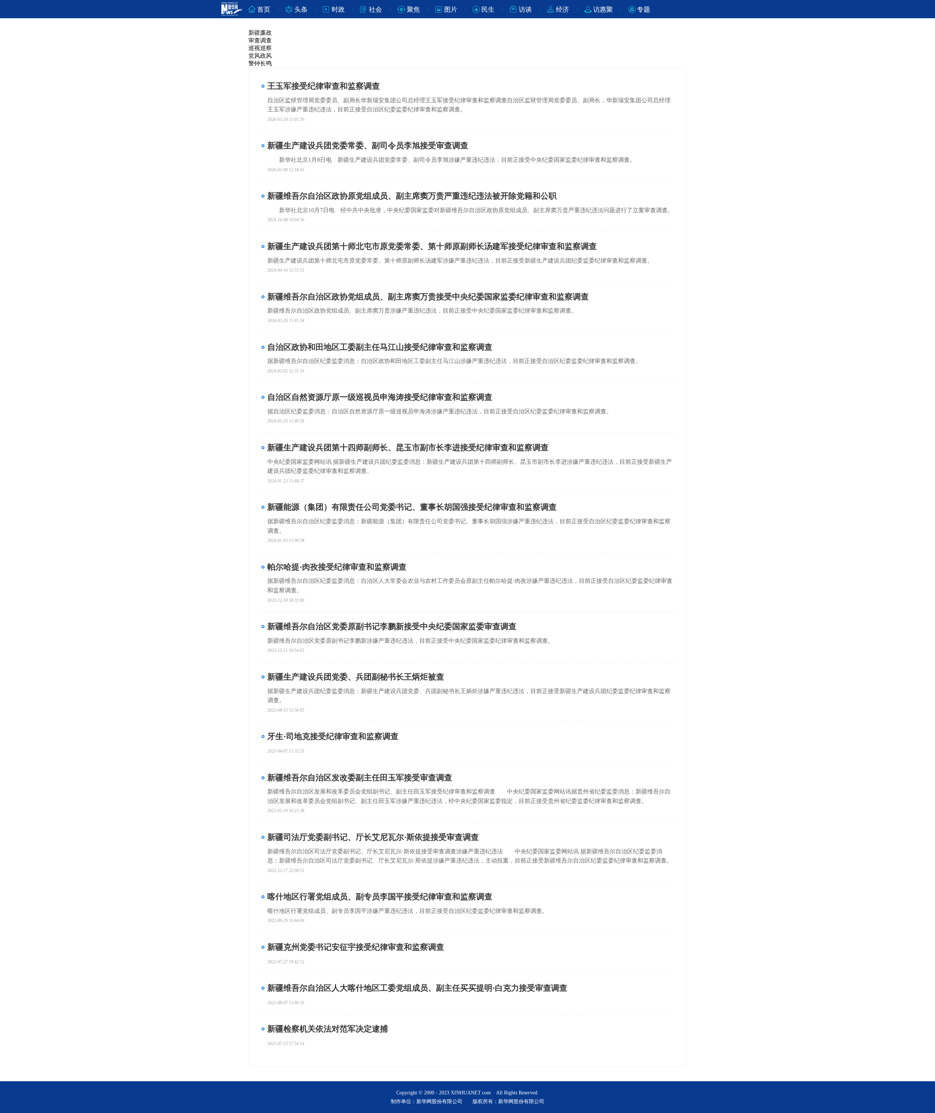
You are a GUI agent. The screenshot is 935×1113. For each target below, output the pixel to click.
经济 (562, 9)
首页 (263, 9)
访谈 (525, 9)
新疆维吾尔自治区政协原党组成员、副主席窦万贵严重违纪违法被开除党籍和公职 (412, 195)
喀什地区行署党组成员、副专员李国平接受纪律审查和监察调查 (379, 896)
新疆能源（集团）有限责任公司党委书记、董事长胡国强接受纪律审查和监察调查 (412, 507)
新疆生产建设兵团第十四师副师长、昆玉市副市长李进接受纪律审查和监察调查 (408, 447)
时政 (338, 9)
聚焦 (413, 9)
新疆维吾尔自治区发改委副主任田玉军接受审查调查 (359, 777)
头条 (301, 9)
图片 (450, 9)
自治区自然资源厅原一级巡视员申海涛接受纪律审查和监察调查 (379, 397)
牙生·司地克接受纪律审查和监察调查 (332, 736)
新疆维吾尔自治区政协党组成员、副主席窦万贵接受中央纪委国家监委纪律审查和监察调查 (428, 296)
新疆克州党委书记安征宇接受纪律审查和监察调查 (355, 947)
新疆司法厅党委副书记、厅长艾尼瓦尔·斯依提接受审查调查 (373, 837)
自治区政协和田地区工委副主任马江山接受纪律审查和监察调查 (379, 347)
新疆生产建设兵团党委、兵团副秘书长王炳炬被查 (355, 676)
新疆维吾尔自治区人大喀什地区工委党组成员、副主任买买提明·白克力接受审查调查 (417, 987)
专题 (643, 9)
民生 (488, 9)
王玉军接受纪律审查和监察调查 (323, 86)
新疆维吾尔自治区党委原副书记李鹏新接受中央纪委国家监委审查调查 (391, 626)
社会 (375, 9)
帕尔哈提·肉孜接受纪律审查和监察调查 (337, 566)
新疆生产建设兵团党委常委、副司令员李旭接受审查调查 (367, 145)
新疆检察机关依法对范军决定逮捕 (327, 1028)
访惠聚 (603, 9)
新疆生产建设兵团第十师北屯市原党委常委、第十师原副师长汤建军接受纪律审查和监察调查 (432, 246)
